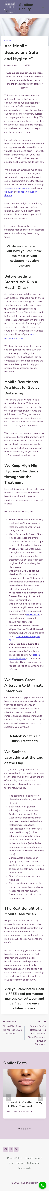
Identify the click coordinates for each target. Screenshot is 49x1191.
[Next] (40, 1097)
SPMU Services (16, 1163)
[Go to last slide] (8, 1097)
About (38, 1158)
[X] (11, 1149)
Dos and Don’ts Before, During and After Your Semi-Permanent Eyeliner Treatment (37, 1033)
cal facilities (20, 658)
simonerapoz (12, 65)
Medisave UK (33, 614)
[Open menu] (43, 7)
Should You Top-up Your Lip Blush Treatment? (12, 1027)
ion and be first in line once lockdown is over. (27, 1003)
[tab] (19, 1129)
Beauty (7, 41)
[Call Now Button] (42, 1185)
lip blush (8, 191)
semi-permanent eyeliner (17, 188)
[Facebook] (5, 1149)
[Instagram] (16, 1149)
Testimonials (24, 1168)
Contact (29, 1158)
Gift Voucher (33, 1163)
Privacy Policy (14, 1158)
